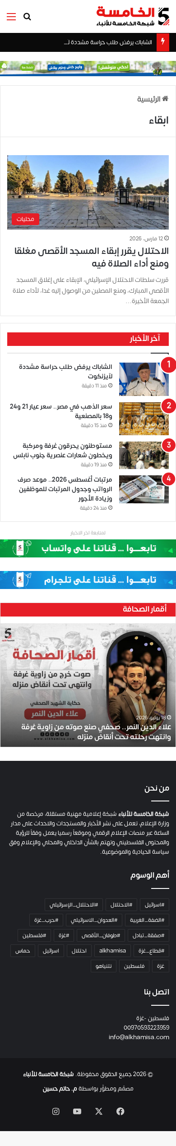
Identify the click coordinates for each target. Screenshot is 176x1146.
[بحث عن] (27, 20)
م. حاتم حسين (60, 1089)
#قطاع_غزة (151, 950)
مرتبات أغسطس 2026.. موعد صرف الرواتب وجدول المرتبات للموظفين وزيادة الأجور (65, 489)
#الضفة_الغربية (147, 920)
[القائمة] (11, 20)
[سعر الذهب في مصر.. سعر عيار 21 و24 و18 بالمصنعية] (144, 419)
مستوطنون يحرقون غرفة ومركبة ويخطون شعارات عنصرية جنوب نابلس (62, 450)
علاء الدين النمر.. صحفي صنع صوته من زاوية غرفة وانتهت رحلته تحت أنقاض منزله (96, 732)
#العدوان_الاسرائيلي (94, 920)
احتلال (79, 950)
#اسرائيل (154, 904)
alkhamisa (112, 950)
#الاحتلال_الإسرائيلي (74, 904)
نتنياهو (103, 966)
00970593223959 (146, 1028)
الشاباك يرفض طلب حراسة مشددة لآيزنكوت (100, 42)
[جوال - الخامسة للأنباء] (88, 68)
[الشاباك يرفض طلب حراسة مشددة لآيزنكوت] (144, 379)
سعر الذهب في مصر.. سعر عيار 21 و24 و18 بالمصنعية (61, 411)
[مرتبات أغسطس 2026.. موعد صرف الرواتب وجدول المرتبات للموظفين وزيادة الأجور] (144, 489)
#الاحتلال (121, 904)
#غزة (64, 935)
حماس (22, 950)
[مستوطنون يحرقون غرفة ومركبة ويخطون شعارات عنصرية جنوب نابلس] (144, 455)
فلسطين (134, 966)
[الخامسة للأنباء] (132, 16)
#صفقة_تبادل (148, 935)
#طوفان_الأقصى (101, 935)
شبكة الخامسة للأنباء (48, 1074)
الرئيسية (149, 99)
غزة (160, 966)
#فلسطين (34, 935)
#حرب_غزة (46, 920)
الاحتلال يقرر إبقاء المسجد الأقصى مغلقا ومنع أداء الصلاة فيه (91, 257)
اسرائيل (51, 950)
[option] (88, 685)
